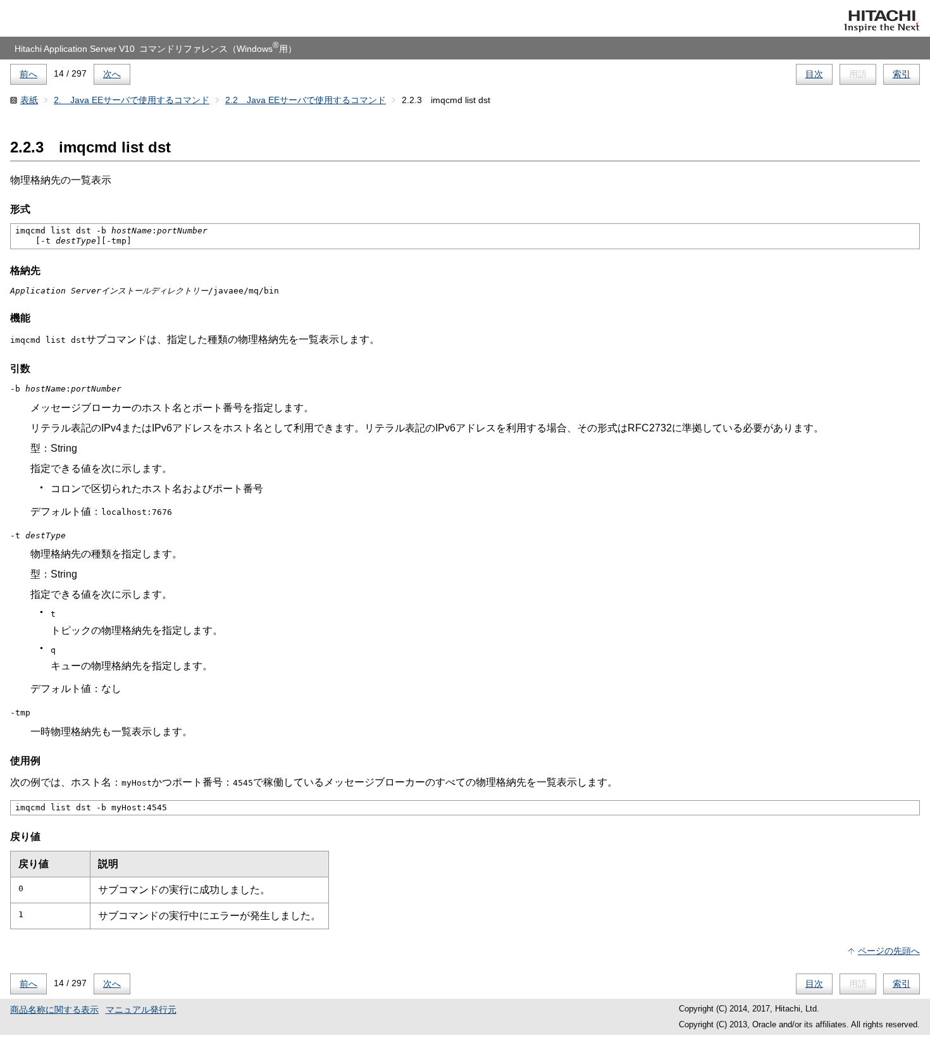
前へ (28, 74)
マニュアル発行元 (141, 1010)
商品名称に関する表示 (54, 1010)
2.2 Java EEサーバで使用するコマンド (305, 100)
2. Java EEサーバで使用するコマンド (131, 100)
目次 (814, 74)
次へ (112, 74)
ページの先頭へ (889, 951)
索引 (901, 74)
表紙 (29, 100)
